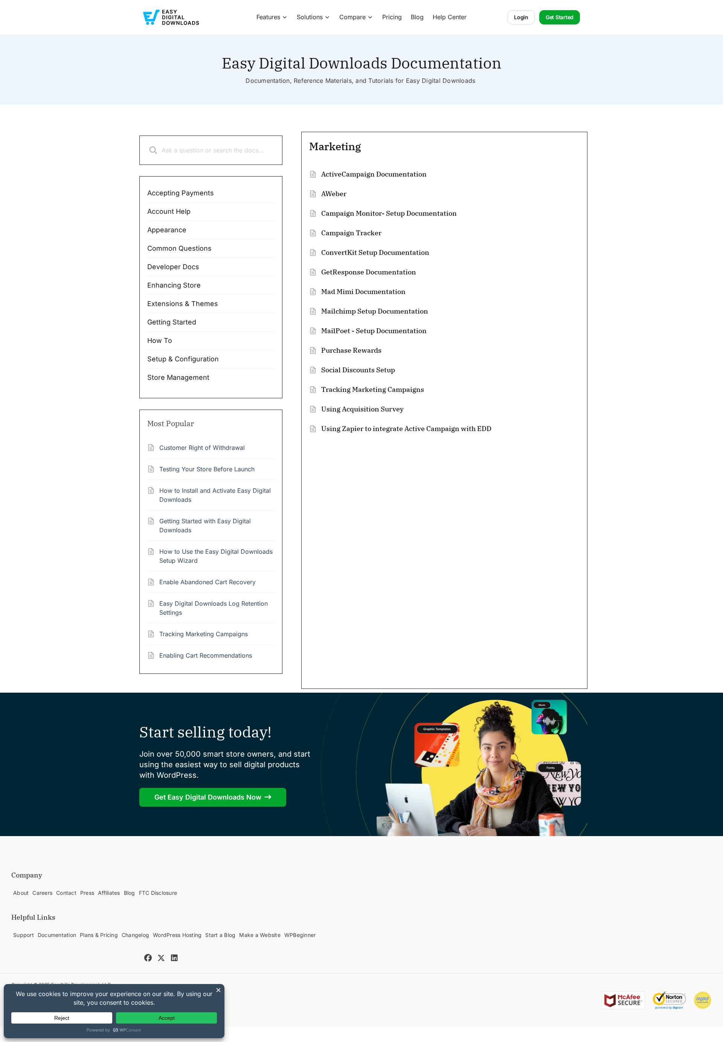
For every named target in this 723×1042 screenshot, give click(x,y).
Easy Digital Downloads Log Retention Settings (213, 608)
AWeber (333, 193)
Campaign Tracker (351, 233)
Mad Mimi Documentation (363, 291)
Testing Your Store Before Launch (207, 469)
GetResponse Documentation (368, 272)
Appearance (166, 230)
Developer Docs (173, 267)
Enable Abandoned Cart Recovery (207, 582)
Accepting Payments (180, 193)
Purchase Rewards (351, 350)
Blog (417, 17)
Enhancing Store (174, 285)
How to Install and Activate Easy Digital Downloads (215, 495)
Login (521, 17)
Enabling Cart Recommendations (205, 655)
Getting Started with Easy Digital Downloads (205, 525)
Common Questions (179, 248)
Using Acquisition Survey (362, 409)
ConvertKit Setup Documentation (375, 252)
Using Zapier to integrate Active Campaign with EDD (406, 428)
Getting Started (171, 322)
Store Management (178, 377)
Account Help (169, 211)
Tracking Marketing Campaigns (203, 634)
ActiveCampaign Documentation (374, 174)
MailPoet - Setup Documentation (374, 330)
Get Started (560, 17)
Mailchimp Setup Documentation (374, 311)
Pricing (392, 17)
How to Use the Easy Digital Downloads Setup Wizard (216, 556)
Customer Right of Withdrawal (202, 447)
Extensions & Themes (182, 304)
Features (268, 17)
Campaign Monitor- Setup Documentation (389, 213)
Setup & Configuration (183, 359)
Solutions (310, 17)
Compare (352, 17)
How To (159, 340)
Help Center (450, 17)
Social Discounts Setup (358, 370)
